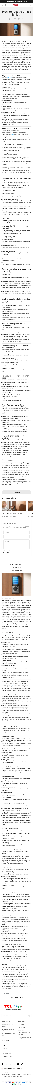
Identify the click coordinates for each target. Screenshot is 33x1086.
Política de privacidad (6, 1074)
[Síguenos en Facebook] (3, 1064)
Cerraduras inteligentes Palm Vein (7, 1025)
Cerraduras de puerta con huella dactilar (8, 1030)
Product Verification (6, 1059)
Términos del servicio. (21, 527)
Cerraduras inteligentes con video (8, 1034)
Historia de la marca (23, 1024)
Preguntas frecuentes (7, 1056)
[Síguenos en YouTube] (18, 1064)
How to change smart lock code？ (12, 513)
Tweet (11, 997)
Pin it (23, 997)
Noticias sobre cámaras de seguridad (24, 1038)
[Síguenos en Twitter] (6, 1064)
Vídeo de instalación (6, 1053)
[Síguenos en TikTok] (22, 1064)
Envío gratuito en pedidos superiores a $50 (16, 1)
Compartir (17, 492)
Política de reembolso (16, 1074)
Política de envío (6, 1076)
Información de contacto (16, 1076)
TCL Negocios (21, 1027)
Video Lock (4, 1038)
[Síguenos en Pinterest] (14, 1064)
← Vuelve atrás (5, 993)
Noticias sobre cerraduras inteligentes (24, 1033)
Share (17, 997)
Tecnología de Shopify (11, 1072)
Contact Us (4, 1048)
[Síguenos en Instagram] (10, 1064)
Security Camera (5, 1040)
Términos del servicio (27, 1074)
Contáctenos (21, 1030)
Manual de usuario (6, 1051)
